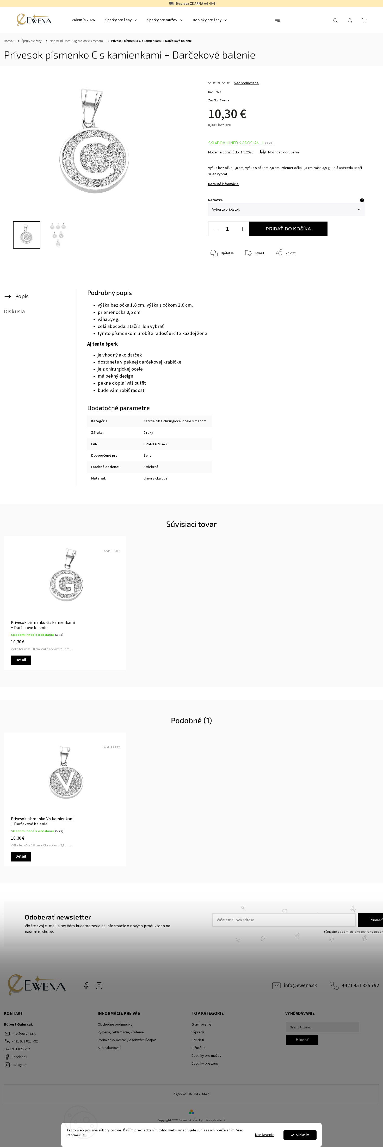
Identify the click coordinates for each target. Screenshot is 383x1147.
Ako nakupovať (109, 1048)
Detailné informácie (223, 184)
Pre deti (197, 1040)
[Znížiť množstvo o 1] (214, 229)
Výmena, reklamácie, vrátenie (121, 1032)
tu (85, 1135)
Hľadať (302, 1040)
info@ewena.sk (300, 985)
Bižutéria (198, 1048)
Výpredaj (198, 1032)
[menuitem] (83, 20)
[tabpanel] (65, 603)
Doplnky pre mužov (206, 1055)
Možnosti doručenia (283, 152)
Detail (21, 660)
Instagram (99, 986)
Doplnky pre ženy (205, 1063)
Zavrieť (353, 270)
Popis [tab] (22, 296)
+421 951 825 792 (360, 985)
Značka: (218, 100)
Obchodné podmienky (115, 1024)
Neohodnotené (246, 83)
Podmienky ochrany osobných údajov (127, 1040)
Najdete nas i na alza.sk (191, 1093)
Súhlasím (302, 1134)
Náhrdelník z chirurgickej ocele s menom (175, 421)
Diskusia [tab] (14, 311)
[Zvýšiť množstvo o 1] (242, 229)
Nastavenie (264, 1135)
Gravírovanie (201, 1024)
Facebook (86, 986)
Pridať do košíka (288, 228)
